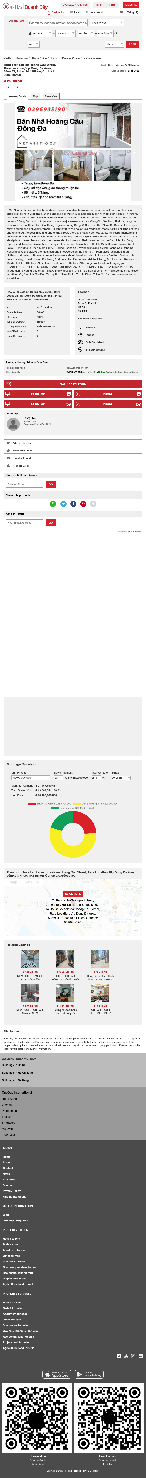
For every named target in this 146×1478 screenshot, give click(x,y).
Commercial (96, 12)
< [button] (11, 152)
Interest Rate (100, 772)
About (7, 1162)
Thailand (7, 1116)
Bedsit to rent (11, 1244)
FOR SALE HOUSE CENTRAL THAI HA (100, 1011)
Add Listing (131, 4)
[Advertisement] (73, 563)
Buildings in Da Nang (15, 1080)
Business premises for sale (20, 1330)
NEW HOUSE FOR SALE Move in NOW (30, 1011)
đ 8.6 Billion (30, 1005)
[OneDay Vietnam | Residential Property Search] (25, 6)
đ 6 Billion (100, 971)
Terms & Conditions (90, 1470)
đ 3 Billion (100, 1005)
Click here (73, 893)
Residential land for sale (18, 1336)
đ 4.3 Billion (30, 971)
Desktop (38, 394)
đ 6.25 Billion (65, 971)
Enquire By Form (73, 384)
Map (35, 96)
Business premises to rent (19, 1267)
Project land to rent (15, 1278)
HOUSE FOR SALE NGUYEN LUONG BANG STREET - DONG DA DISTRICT (65, 981)
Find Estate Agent (14, 1196)
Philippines (9, 1110)
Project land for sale (16, 1342)
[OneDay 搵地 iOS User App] (57, 1374)
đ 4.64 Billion (65, 1005)
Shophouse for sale (15, 1325)
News (6, 1173)
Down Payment (63, 772)
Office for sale (12, 1319)
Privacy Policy (12, 1190)
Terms (115, 772)
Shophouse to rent (14, 1261)
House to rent (11, 1238)
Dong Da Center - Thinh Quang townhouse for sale (100, 979)
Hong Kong (9, 1098)
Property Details (17, 96)
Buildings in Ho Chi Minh (17, 1072)
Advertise (9, 1179)
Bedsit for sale (12, 1308)
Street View (51, 96)
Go (51, 484)
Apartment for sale (15, 1313)
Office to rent (11, 1255)
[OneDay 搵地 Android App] (89, 1374)
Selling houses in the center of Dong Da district (65, 1013)
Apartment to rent (14, 1250)
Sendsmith (136, 531)
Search (132, 44)
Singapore (8, 1122)
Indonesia (8, 1134)
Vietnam (7, 1104)
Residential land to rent (18, 1272)
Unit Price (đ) (19, 772)
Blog (6, 1214)
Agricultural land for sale (18, 1348)
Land (77, 12)
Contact (8, 1168)
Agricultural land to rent (18, 1284)
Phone (108, 394)
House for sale (12, 1302)
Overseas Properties (75, 4)
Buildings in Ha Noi (14, 1065)
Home (6, 1156)
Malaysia (7, 1128)
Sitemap (8, 1185)
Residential (58, 12)
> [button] (134, 152)
